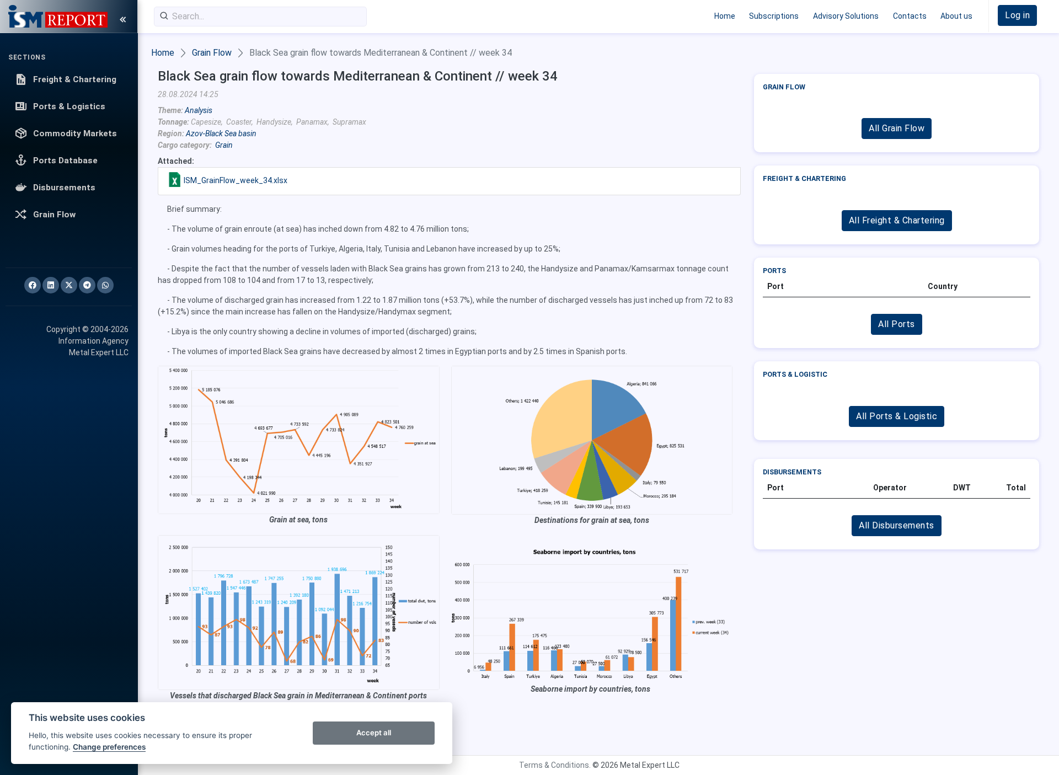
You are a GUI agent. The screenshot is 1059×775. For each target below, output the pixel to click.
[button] (1017, 15)
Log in (1017, 15)
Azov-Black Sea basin (221, 133)
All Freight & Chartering (897, 220)
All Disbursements (896, 525)
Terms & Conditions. (555, 765)
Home (724, 16)
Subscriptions (774, 16)
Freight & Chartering (804, 178)
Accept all (373, 732)
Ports (774, 270)
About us (956, 16)
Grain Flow (212, 52)
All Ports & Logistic (896, 416)
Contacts (910, 16)
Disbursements (792, 472)
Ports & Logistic (795, 374)
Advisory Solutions (846, 16)
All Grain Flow (896, 128)
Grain (224, 145)
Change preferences (109, 746)
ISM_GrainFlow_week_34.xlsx (235, 180)
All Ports (896, 324)
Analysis (198, 110)
